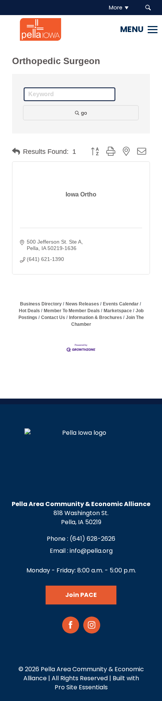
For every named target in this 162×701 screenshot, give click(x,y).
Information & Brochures (95, 317)
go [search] (84, 113)
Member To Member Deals (72, 310)
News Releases (82, 304)
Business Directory (41, 304)
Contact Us (53, 317)
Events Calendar (121, 304)
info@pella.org (91, 550)
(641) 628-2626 (92, 538)
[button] (16, 152)
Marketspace (118, 310)
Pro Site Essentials (81, 687)
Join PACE (81, 595)
